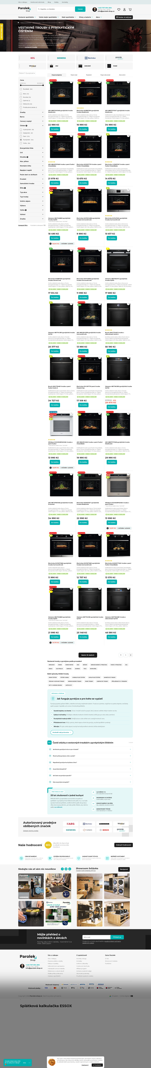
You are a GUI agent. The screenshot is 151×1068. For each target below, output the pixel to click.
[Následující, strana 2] (131, 655)
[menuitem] (27, 17)
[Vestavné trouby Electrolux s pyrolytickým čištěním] (90, 58)
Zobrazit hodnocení (123, 845)
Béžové (85, 664)
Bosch (50, 668)
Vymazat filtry (23, 225)
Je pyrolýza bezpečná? (60, 769)
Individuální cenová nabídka (56, 968)
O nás (107, 958)
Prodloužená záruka (30, 107)
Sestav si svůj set (124, 17)
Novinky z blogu (81, 958)
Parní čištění (53, 677)
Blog (49, 2)
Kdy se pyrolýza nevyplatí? (61, 782)
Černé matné (69, 664)
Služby (56, 2)
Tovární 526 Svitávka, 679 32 (86, 870)
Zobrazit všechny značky (30, 831)
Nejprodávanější (105, 75)
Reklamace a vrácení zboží (56, 971)
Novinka (26, 97)
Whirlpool (93, 668)
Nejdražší (89, 75)
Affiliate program (81, 968)
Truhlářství (108, 963)
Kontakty (65, 2)
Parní (26, 136)
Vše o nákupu (22, 2)
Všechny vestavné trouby (56, 681)
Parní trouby (89, 681)
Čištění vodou (64, 677)
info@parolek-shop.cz (34, 968)
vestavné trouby (31, 47)
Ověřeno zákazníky (82, 963)
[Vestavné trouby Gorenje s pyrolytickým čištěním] (119, 58)
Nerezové (52, 664)
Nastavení (85, 1065)
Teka (85, 668)
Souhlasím (98, 1065)
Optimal (26, 100)
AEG (126, 664)
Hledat (80, 9)
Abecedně (122, 75)
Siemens (77, 668)
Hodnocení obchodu (37, 2)
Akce (26, 94)
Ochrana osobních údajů (83, 971)
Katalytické (28, 133)
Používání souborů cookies (84, 976)
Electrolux (59, 668)
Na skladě (27, 89)
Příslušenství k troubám (119, 681)
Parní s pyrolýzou (116, 664)
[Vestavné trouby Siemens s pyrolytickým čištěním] (61, 58)
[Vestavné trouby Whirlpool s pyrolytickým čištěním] (32, 65)
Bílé (78, 664)
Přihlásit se (117, 937)
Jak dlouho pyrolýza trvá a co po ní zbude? (66, 749)
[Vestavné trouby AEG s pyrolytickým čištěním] (32, 58)
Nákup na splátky (53, 963)
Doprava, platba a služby (55, 961)
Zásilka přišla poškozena (55, 973)
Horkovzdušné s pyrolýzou (99, 664)
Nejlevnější (74, 75)
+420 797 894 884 (33, 965)
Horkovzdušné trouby (74, 681)
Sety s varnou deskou (55, 685)
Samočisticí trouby (110, 677)
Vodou (26, 143)
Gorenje (69, 668)
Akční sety (69, 685)
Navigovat (124, 869)
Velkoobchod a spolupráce (56, 966)
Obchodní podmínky (82, 973)
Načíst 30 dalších (87, 655)
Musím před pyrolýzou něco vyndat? (64, 756)
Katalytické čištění (94, 677)
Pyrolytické (28, 140)
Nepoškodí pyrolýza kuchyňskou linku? (65, 762)
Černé (60, 664)
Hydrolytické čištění (78, 677)
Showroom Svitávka (111, 961)
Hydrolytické (28, 129)
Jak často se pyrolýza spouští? (62, 775)
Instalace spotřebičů (54, 976)
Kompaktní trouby (102, 681)
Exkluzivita (27, 104)
